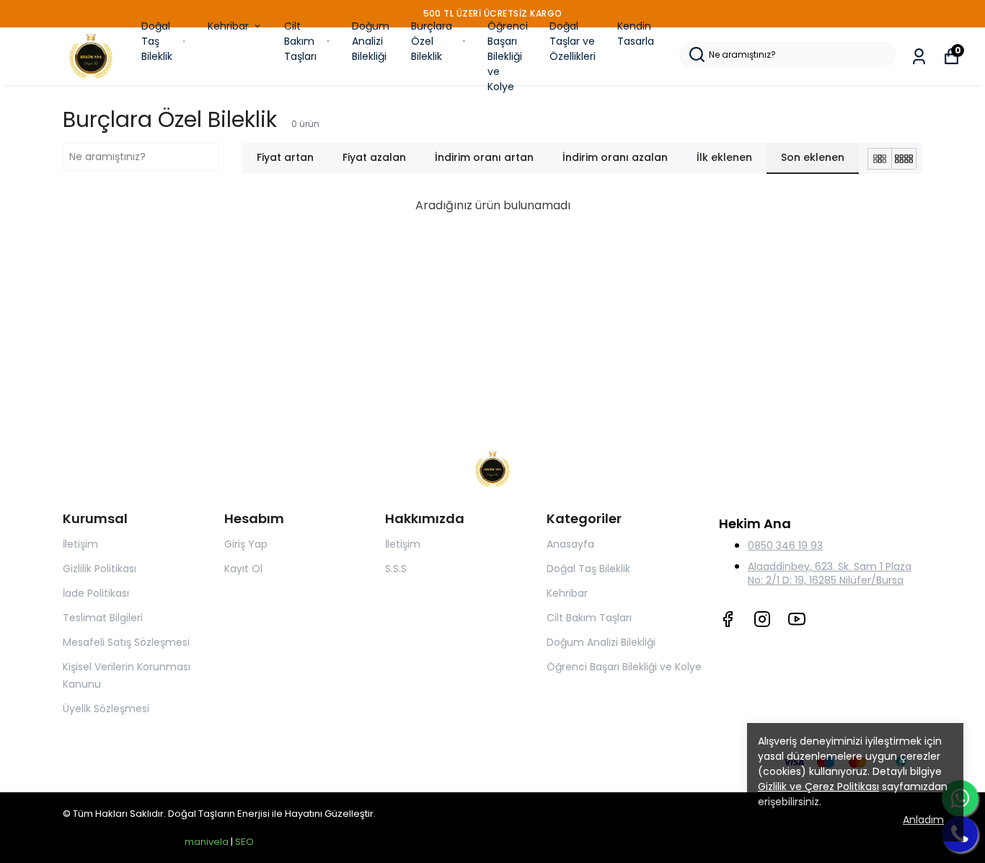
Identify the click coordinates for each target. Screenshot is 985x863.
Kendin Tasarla (635, 33)
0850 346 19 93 (785, 545)
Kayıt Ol (243, 568)
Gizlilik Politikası (99, 568)
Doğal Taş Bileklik (156, 41)
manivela (207, 842)
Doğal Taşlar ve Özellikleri (572, 41)
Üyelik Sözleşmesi (106, 708)
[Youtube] (796, 619)
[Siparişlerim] (919, 57)
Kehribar (228, 26)
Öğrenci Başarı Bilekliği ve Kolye (507, 56)
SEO (244, 842)
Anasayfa (570, 544)
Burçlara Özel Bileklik (431, 41)
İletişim (80, 544)
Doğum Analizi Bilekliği (370, 41)
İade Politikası (96, 593)
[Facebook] (727, 619)
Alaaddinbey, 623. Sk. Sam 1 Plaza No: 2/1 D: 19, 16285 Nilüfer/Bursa (829, 573)
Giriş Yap (246, 544)
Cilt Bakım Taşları (300, 41)
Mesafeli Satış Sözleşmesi (126, 642)
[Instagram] (762, 619)
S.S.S (396, 568)
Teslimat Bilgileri (103, 617)
